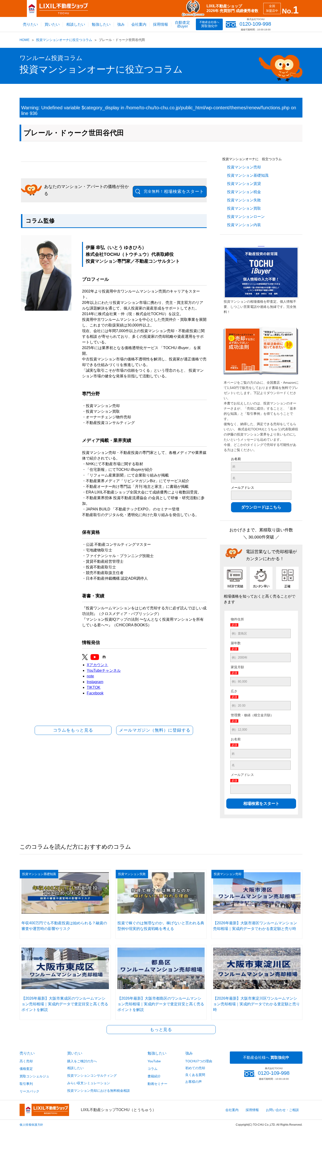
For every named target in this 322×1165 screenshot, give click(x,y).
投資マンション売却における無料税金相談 (98, 1090)
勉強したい (101, 24)
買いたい (52, 24)
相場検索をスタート (174, 191)
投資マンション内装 (244, 225)
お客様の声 (193, 1081)
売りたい (30, 24)
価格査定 (26, 1068)
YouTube (154, 1061)
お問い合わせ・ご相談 (282, 1110)
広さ (234, 691)
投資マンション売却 (244, 167)
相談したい (75, 24)
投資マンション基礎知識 (247, 175)
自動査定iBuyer (182, 24)
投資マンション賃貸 (244, 184)
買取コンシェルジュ (34, 1076)
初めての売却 (195, 1068)
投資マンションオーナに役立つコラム (64, 40)
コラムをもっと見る (73, 730)
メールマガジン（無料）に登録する (154, 730)
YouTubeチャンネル (104, 670)
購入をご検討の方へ (82, 1061)
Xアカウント (97, 665)
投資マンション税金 (244, 192)
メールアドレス (242, 487)
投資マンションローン (246, 217)
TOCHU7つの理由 (198, 1061)
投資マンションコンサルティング (92, 1075)
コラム (152, 1068)
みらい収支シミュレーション (88, 1083)
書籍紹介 (154, 1076)
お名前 (236, 459)
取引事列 (26, 1083)
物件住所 (237, 619)
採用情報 (160, 24)
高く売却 (26, 1061)
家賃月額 (237, 667)
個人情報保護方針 (31, 1124)
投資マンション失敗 (244, 200)
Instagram (95, 682)
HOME (24, 40)
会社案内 (138, 24)
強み (121, 24)
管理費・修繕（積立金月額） (252, 715)
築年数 (236, 643)
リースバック (29, 1091)
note (90, 676)
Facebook (95, 693)
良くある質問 (195, 1074)
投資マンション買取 (244, 208)
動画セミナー (157, 1083)
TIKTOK (93, 687)
